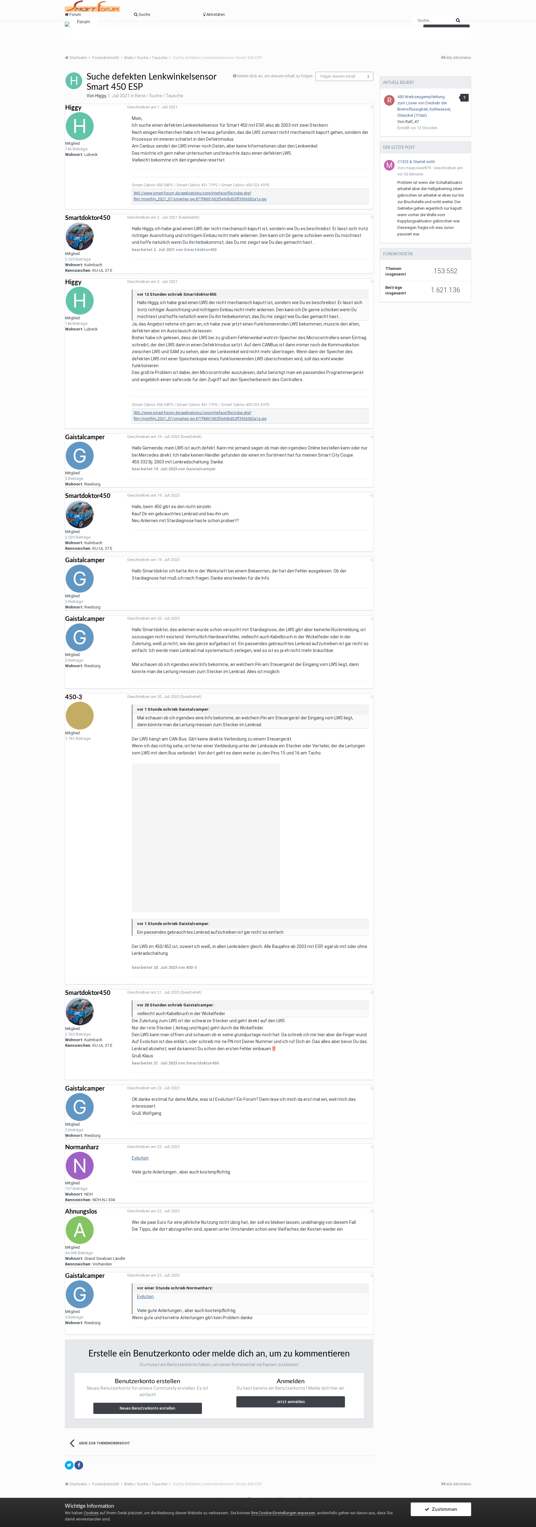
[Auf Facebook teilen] (78, 1465)
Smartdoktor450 (87, 218)
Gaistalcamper (85, 437)
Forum (83, 21)
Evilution (140, 1158)
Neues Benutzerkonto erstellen (147, 1408)
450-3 (73, 697)
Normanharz (82, 1147)
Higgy (100, 95)
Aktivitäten (148, 21)
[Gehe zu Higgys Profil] (73, 80)
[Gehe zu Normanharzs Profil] (80, 1166)
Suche (113, 21)
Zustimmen (443, 1509)
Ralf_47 (412, 121)
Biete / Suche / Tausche (159, 95)
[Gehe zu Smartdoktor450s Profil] (80, 236)
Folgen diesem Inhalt (337, 76)
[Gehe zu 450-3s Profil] (80, 716)
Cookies (91, 1513)
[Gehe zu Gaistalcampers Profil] (80, 456)
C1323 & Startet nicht (416, 161)
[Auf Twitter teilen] (69, 1465)
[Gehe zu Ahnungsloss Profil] (80, 1230)
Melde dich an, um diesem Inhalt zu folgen (275, 76)
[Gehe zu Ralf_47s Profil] (389, 100)
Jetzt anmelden (290, 1402)
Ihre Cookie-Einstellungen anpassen (283, 1513)
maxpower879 (418, 168)
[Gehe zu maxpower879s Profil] (389, 165)
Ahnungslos (81, 1212)
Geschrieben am (152, 107)
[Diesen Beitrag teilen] (371, 107)
